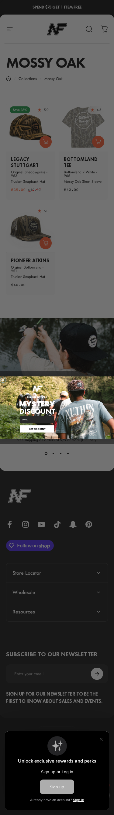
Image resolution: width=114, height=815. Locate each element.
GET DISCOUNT (37, 428)
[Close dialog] (3, 379)
